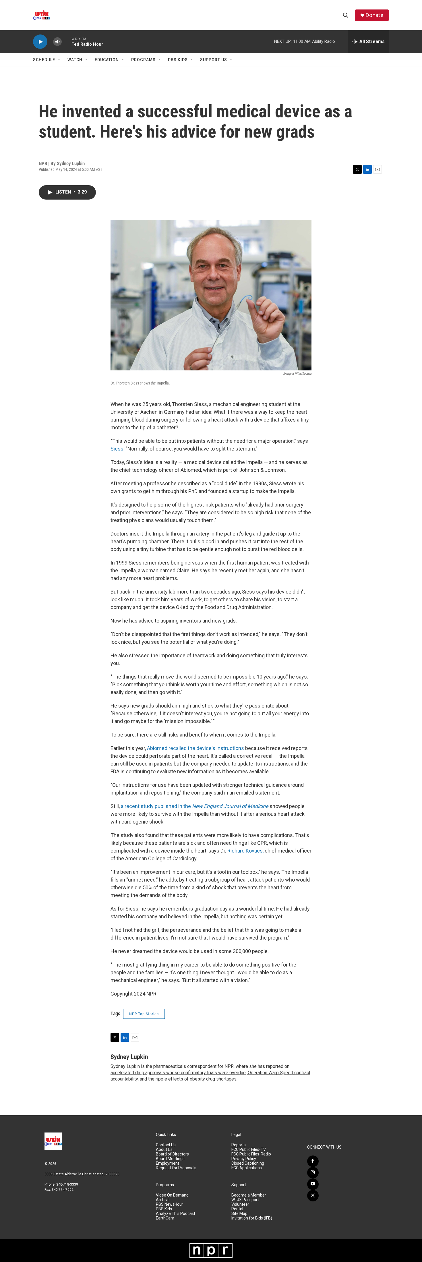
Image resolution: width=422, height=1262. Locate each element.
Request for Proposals (176, 1168)
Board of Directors (172, 1154)
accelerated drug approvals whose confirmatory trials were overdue (178, 1072)
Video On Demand (172, 1195)
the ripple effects (165, 1079)
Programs (143, 59)
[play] (40, 41)
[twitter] (313, 1195)
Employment (167, 1163)
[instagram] (313, 1172)
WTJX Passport (245, 1200)
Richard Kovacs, (246, 851)
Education (107, 59)
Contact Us (166, 1145)
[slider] (66, 41)
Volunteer (240, 1204)
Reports (238, 1145)
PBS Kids (178, 59)
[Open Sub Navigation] (59, 59)
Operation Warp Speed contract (278, 1072)
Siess (117, 449)
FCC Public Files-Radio (251, 1154)
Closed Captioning (247, 1163)
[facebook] (313, 1161)
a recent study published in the (194, 806)
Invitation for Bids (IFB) (251, 1218)
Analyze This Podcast (175, 1213)
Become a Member (248, 1195)
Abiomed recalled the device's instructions (195, 748)
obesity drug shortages (213, 1079)
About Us (164, 1149)
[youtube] (313, 1184)
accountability (124, 1079)
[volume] (57, 41)
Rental (237, 1209)
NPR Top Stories (144, 1014)
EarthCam (165, 1218)
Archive (163, 1200)
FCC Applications (246, 1168)
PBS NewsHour (169, 1204)
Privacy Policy (243, 1159)
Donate (374, 15)
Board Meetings (170, 1159)
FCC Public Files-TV (248, 1149)
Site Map (239, 1213)
